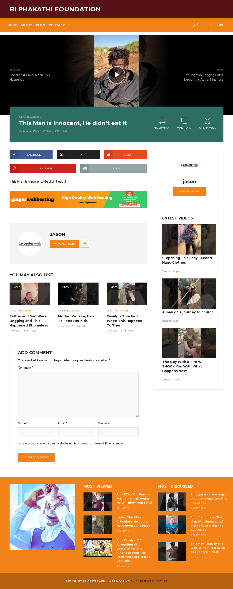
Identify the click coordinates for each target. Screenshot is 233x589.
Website (103, 423)
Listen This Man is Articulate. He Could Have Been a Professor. (134, 521)
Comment (25, 367)
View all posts (64, 243)
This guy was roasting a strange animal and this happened (208, 498)
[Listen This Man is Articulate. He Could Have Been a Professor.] (98, 524)
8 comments (198, 507)
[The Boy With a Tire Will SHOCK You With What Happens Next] (189, 343)
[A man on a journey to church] (189, 293)
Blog (40, 25)
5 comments (198, 534)
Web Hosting (119, 581)
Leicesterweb (94, 581)
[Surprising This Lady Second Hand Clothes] (189, 239)
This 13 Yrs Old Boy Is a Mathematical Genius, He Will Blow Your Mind (134, 498)
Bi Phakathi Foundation (55, 9)
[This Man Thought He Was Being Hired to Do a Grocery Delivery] (172, 551)
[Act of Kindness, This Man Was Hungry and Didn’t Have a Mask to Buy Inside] (172, 524)
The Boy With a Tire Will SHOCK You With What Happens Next (183, 366)
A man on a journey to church (188, 312)
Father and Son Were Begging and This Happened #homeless (29, 320)
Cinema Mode (207, 127)
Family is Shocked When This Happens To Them (124, 320)
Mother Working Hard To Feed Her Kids (76, 318)
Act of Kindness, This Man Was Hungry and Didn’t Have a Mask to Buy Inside (206, 523)
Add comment (162, 127)
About (26, 25)
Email (62, 423)
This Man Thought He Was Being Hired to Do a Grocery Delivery (207, 548)
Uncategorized (30, 116)
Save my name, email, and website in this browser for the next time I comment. (74, 443)
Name (23, 423)
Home (12, 25)
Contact (57, 25)
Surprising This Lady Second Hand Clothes (187, 260)
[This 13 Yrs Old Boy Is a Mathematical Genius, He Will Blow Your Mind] (98, 501)
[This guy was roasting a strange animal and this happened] (172, 501)
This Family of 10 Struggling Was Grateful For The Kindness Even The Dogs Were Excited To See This (133, 551)
